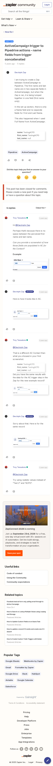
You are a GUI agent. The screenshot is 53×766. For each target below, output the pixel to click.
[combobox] (26, 11)
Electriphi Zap (20, 72)
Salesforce (11, 686)
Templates (26, 737)
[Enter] (4, 11)
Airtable (9, 680)
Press (26, 725)
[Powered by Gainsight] (26, 698)
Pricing (26, 712)
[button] (47, 4)
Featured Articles (14, 617)
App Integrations (26, 742)
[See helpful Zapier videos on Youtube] (41, 749)
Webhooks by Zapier (33, 661)
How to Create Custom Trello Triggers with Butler (24, 639)
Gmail (8, 667)
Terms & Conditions (16, 703)
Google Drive (12, 674)
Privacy (39, 762)
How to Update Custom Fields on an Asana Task (23, 621)
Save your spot (14, 553)
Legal (30, 762)
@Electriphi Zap (22, 225)
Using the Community (16, 578)
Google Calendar (25, 680)
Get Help (5, 19)
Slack (24, 674)
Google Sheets (12, 661)
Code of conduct (14, 573)
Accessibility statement (35, 703)
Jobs (26, 729)
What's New (7, 25)
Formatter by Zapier (24, 667)
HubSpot (36, 674)
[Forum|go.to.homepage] (19, 5)
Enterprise (26, 733)
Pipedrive (12, 152)
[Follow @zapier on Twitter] (36, 749)
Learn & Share (23, 19)
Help (26, 716)
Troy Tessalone (19, 218)
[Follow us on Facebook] (21, 749)
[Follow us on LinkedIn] (26, 749)
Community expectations (18, 582)
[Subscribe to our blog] (31, 749)
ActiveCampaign (29, 152)
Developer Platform (26, 721)
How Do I (9, 32)
